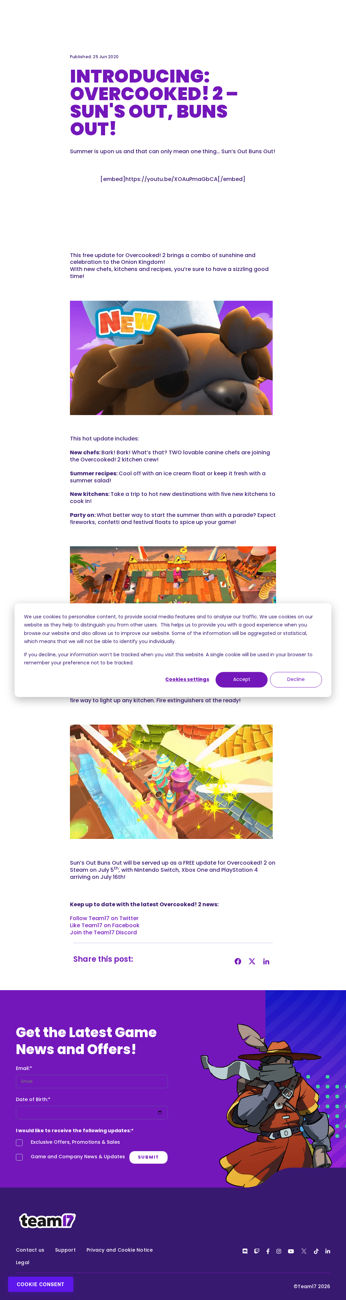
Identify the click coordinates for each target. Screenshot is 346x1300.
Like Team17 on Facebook (105, 925)
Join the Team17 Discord (103, 932)
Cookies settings (187, 679)
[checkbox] (92, 1151)
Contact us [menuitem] (30, 1250)
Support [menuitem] (65, 1250)
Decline (296, 679)
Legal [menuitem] (22, 1262)
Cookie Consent (41, 1284)
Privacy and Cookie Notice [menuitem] (119, 1250)
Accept (241, 679)
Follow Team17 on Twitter (104, 918)
